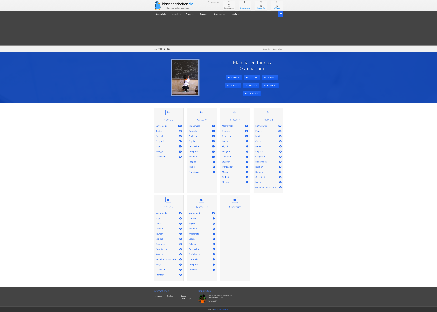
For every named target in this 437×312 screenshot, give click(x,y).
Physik (168, 146)
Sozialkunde (201, 254)
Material (233, 14)
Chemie (235, 182)
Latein (235, 141)
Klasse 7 (271, 77)
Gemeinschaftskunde (268, 187)
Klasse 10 (271, 85)
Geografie (168, 141)
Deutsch (168, 131)
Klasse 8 (234, 85)
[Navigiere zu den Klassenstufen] (279, 14)
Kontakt (170, 296)
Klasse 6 (253, 77)
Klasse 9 (252, 85)
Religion (201, 161)
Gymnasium (204, 14)
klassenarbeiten (177, 4)
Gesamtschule (219, 14)
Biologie (168, 151)
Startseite (266, 49)
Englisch (168, 136)
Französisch (201, 172)
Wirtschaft (201, 233)
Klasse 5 (235, 77)
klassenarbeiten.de (221, 309)
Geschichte (168, 156)
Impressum (158, 296)
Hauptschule (176, 14)
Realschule (190, 14)
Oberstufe (253, 93)
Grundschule (160, 14)
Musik (201, 166)
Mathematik (168, 125)
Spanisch (168, 274)
